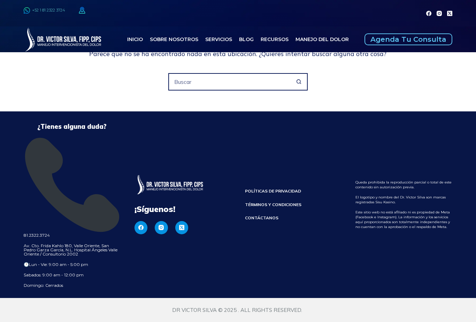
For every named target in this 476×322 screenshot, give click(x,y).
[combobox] (230, 82)
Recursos (275, 39)
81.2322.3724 (37, 235)
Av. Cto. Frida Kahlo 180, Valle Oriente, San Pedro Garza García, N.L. (66, 247)
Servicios (218, 39)
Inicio (135, 39)
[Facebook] (428, 13)
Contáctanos (261, 217)
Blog (246, 39)
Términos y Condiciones (273, 204)
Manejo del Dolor (322, 39)
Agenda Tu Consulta (408, 39)
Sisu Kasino (385, 202)
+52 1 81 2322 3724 (47, 10)
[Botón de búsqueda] (299, 82)
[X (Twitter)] (449, 13)
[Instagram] (439, 13)
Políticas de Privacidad (273, 191)
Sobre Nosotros (174, 39)
